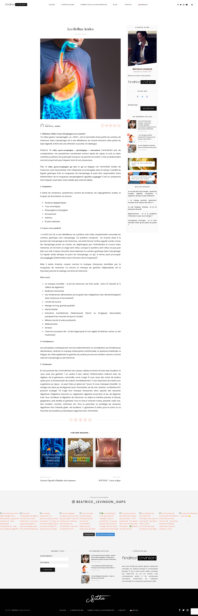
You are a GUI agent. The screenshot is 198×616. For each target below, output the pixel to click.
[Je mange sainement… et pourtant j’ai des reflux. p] (49, 521)
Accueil (52, 4)
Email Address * (46, 556)
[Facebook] (137, 96)
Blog (115, 4)
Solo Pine (14, 610)
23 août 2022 (80, 34)
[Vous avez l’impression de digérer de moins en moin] (29, 521)
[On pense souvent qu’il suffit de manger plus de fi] (128, 521)
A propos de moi (67, 4)
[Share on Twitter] (106, 125)
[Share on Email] (119, 125)
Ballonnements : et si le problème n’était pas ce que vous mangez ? (142, 215)
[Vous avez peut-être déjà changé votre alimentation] (9, 521)
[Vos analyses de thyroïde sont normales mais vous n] (148, 521)
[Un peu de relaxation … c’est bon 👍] (188, 521)
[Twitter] (142, 96)
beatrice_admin (52, 126)
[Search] (192, 5)
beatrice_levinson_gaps (101, 502)
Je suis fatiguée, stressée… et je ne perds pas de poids (147, 146)
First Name (44, 562)
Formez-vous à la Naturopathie (94, 4)
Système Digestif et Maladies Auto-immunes (58, 481)
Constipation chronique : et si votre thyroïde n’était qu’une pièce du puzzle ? (142, 222)
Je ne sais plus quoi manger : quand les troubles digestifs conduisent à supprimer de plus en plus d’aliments (147, 125)
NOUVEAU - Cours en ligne (110, 481)
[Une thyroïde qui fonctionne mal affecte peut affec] (168, 521)
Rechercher (133, 105)
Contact (128, 4)
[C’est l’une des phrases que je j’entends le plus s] (89, 521)
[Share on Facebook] (102, 125)
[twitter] (181, 5)
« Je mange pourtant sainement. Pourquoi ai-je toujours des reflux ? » (146, 137)
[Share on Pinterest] (110, 125)
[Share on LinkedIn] (115, 125)
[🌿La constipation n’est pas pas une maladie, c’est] (109, 521)
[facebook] (178, 5)
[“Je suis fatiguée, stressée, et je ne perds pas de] (69, 521)
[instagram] (183, 5)
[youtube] (186, 5)
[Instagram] (147, 96)
